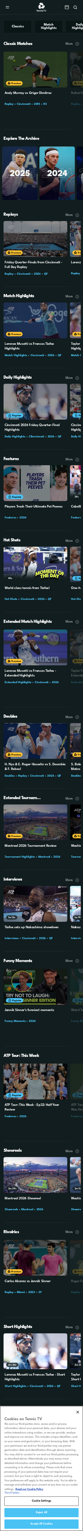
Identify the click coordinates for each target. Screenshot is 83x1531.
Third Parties (11, 1493)
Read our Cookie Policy (29, 1489)
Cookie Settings (41, 1501)
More (69, 44)
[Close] (78, 1412)
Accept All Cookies (41, 1524)
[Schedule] (67, 7)
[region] (41, 1468)
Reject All (41, 1512)
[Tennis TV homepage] (41, 10)
